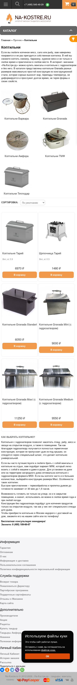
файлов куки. (48, 650)
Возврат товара (9, 581)
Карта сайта (6, 603)
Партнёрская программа (14, 590)
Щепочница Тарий (50, 253)
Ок (47, 656)
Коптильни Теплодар (16, 193)
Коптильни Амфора (16, 156)
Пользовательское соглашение (18, 565)
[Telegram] (12, 670)
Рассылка (5, 662)
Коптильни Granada (55, 118)
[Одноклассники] (7, 670)
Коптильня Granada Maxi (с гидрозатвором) (19, 401)
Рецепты (5, 624)
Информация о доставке (14, 560)
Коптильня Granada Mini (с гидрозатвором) (55, 326)
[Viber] (17, 670)
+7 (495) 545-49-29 (34, 4)
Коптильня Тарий (12, 253)
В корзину (19, 274)
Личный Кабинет (9, 653)
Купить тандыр (8, 628)
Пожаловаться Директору (15, 586)
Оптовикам (6, 552)
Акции (3, 619)
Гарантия (5, 547)
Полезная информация (13, 641)
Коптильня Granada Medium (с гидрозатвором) (56, 401)
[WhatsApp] (22, 670)
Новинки (5, 637)
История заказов (9, 658)
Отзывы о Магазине (11, 598)
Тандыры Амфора (10, 632)
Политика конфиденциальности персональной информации (35, 569)
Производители (9, 615)
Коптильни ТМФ (55, 156)
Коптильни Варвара (16, 118)
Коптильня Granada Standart (19, 324)
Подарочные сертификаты (15, 594)
